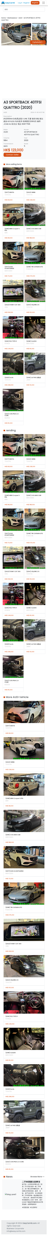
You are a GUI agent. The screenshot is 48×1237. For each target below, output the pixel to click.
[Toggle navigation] (43, 3)
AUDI (21, 18)
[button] (16, 34)
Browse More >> (37, 1176)
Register (35, 3)
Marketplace (12, 18)
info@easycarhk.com (16, 1231)
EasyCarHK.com (30, 1223)
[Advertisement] (24, 72)
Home (3, 18)
